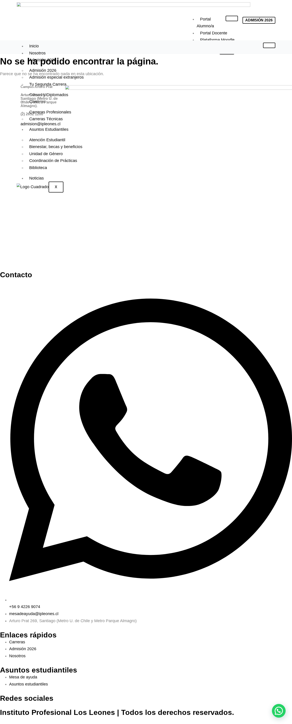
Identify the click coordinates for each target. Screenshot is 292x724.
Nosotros (37, 53)
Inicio (34, 46)
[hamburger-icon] (232, 18)
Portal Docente (213, 33)
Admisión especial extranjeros (56, 77)
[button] (279, 711)
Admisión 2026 (42, 60)
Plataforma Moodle (217, 40)
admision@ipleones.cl (40, 124)
